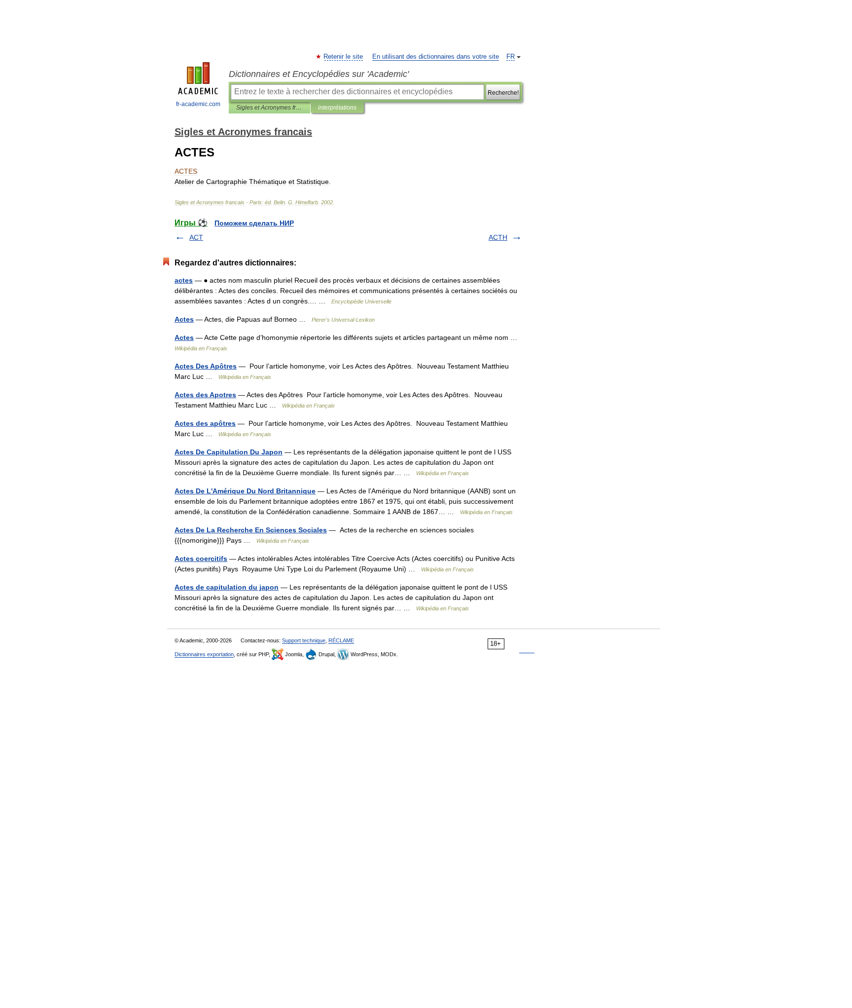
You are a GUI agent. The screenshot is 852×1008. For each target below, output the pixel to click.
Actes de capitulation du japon (227, 587)
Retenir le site (343, 56)
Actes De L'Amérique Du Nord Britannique (245, 491)
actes (184, 280)
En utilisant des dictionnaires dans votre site (435, 56)
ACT (196, 237)
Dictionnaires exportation (204, 654)
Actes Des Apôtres (206, 366)
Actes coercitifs (201, 558)
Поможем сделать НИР (254, 223)
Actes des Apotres (205, 395)
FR (510, 56)
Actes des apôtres (205, 423)
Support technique (303, 640)
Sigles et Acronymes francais (269, 107)
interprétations (337, 107)
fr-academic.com (198, 104)
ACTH (498, 237)
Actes (184, 319)
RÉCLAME (341, 640)
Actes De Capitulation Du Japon (229, 452)
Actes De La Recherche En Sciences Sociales (251, 530)
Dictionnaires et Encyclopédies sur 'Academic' (319, 74)
